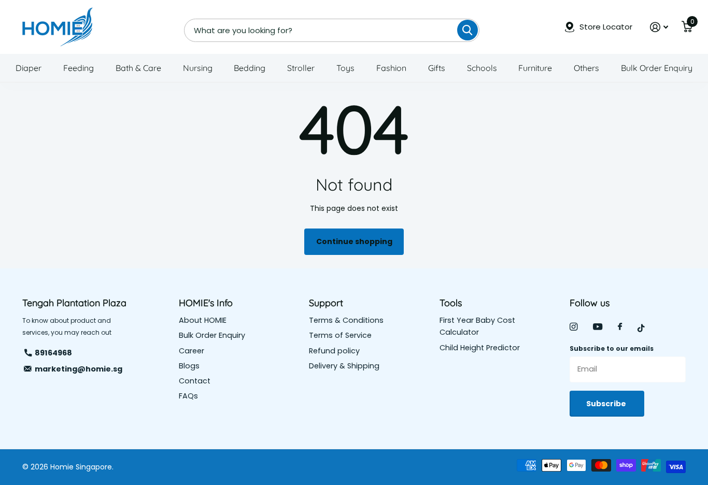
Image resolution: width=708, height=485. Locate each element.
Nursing (198, 68)
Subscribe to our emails (612, 348)
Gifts (436, 68)
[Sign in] (659, 27)
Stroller (301, 68)
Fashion (391, 68)
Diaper (28, 68)
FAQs (188, 396)
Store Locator (605, 26)
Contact (194, 381)
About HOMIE (202, 320)
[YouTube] (597, 327)
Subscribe (607, 403)
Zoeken (467, 30)
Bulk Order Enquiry (656, 68)
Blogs (189, 366)
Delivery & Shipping (344, 366)
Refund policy (334, 351)
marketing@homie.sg (78, 369)
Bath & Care (138, 68)
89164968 (53, 353)
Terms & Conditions (346, 320)
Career (191, 351)
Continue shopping (354, 241)
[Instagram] (573, 327)
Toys (345, 68)
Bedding (249, 68)
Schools (482, 68)
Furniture (535, 68)
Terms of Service (340, 335)
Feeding (78, 68)
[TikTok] (641, 328)
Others (586, 68)
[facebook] (620, 327)
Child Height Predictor (480, 348)
